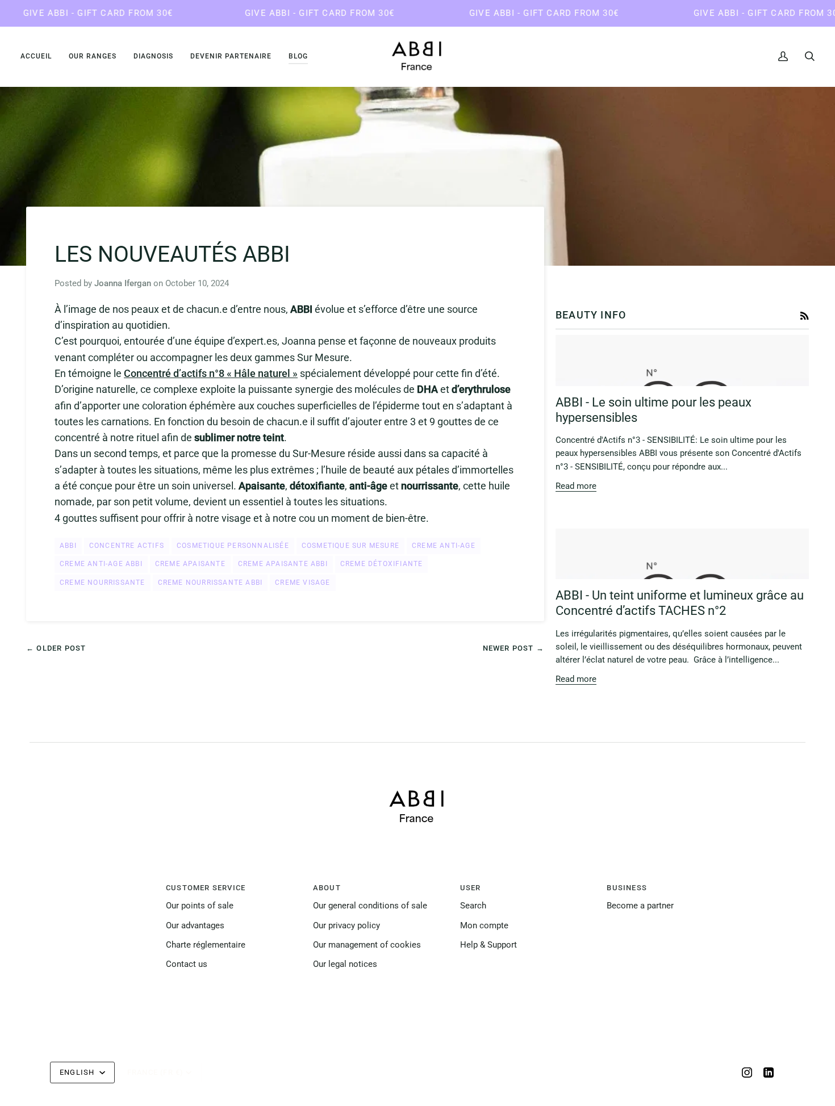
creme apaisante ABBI (283, 564)
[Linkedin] (768, 1072)
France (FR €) (155, 1072)
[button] (92, 56)
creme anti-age (443, 546)
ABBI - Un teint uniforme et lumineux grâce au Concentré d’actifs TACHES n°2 (680, 603)
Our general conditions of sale (370, 906)
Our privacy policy (346, 926)
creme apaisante (190, 564)
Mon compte (484, 926)
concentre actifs (126, 546)
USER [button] (470, 887)
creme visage (302, 582)
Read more (576, 486)
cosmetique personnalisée (233, 546)
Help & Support (488, 945)
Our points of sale (199, 906)
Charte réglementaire (205, 945)
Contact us (186, 964)
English (78, 1072)
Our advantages (195, 926)
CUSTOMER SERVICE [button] (205, 887)
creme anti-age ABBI (101, 564)
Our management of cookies (367, 945)
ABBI (68, 546)
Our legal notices (345, 964)
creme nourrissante (102, 582)
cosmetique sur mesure (350, 546)
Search (473, 906)
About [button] (327, 887)
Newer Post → (513, 648)
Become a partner (640, 906)
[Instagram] (747, 1072)
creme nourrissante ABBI (210, 582)
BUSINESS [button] (627, 887)
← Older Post (56, 648)
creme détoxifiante (381, 564)
